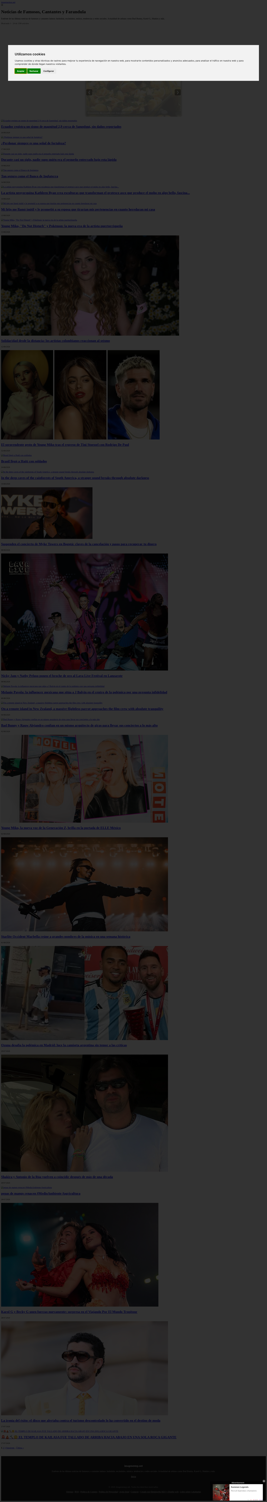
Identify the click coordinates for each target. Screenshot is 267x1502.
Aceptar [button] (20, 71)
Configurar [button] (48, 71)
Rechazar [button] (33, 71)
